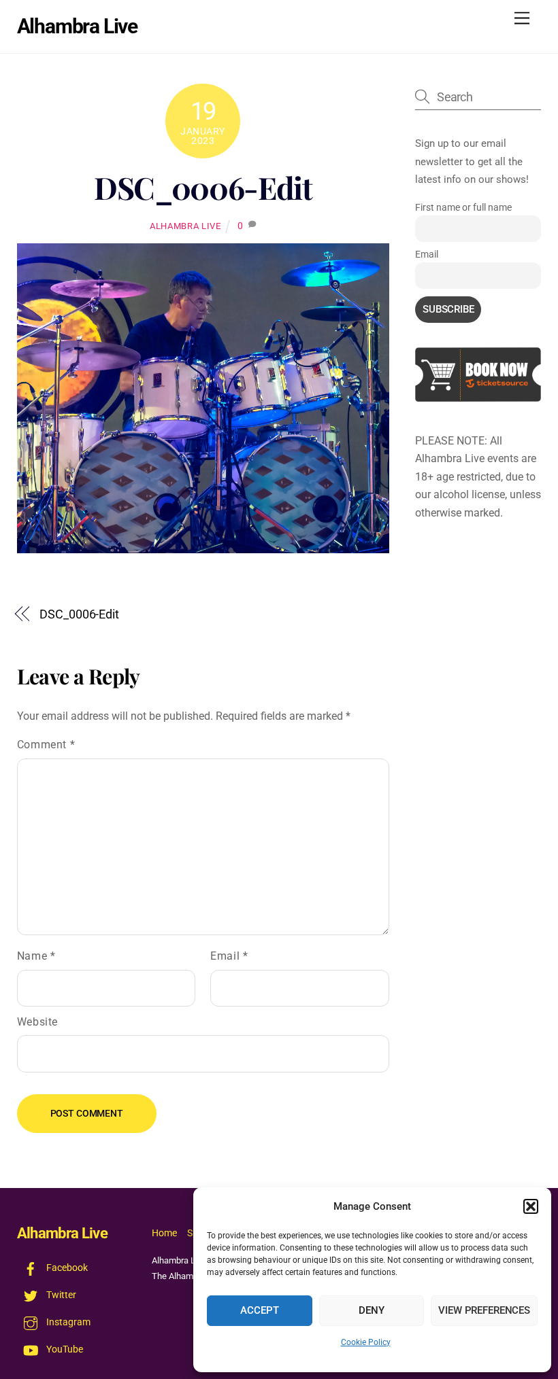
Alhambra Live (185, 226)
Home (164, 1233)
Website (37, 1021)
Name (36, 955)
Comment (46, 744)
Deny (371, 1310)
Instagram (67, 1322)
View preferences (484, 1310)
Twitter (60, 1295)
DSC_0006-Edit (203, 187)
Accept (259, 1310)
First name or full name (463, 207)
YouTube (63, 1349)
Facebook (66, 1268)
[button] (531, 1206)
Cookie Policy (366, 1342)
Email (229, 955)
